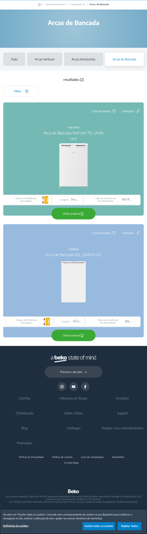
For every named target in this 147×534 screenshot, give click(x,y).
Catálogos (73, 428)
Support (122, 413)
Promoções (24, 443)
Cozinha (24, 398)
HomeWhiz (118, 457)
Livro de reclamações (92, 457)
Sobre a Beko (73, 413)
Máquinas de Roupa (73, 398)
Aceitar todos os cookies (99, 526)
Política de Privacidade (31, 457)
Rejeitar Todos (129, 526)
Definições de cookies (15, 525)
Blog (24, 428)
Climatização (24, 413)
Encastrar (122, 398)
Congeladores (77, 4)
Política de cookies (62, 457)
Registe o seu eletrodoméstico (122, 428)
